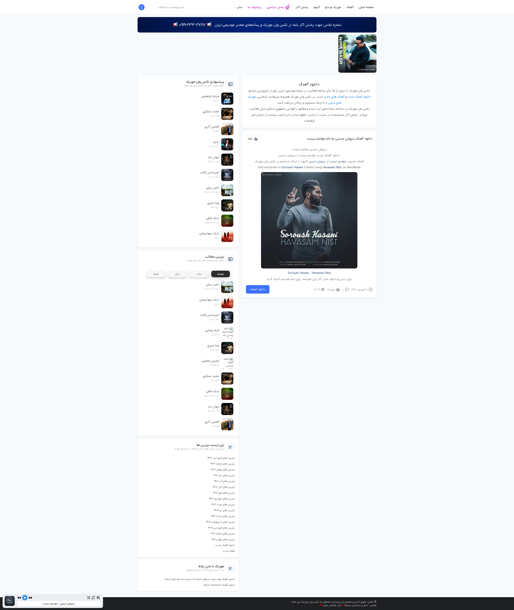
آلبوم (316, 7)
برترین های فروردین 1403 (221, 458)
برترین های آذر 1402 (224, 481)
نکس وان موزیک (310, 602)
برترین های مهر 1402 (224, 493)
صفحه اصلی (366, 7)
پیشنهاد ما (255, 7)
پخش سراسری (275, 7)
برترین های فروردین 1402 (221, 527)
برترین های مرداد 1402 (223, 504)
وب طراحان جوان (332, 605)
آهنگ (350, 7)
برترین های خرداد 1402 (223, 516)
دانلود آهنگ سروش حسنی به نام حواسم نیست (339, 139)
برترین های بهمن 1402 (223, 469)
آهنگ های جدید (334, 97)
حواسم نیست (337, 161)
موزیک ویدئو (333, 7)
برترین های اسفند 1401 (223, 533)
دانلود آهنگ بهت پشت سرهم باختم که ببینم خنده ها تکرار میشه (199, 579)
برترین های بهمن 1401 (223, 539)
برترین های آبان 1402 (224, 487)
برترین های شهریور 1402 (222, 498)
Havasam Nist (332, 167)
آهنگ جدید (228, 551)
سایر (239, 7)
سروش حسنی (317, 161)
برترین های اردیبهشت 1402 (220, 522)
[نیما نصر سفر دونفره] (357, 53)
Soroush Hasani (292, 167)
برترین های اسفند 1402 (223, 463)
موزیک (331, 289)
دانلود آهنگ (309, 84)
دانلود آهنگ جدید (359, 97)
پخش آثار (302, 7)
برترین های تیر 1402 (224, 510)
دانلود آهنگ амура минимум (219, 585)
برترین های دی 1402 (224, 475)
